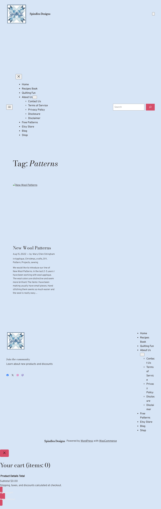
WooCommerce (108, 441)
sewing (34, 262)
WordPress (87, 441)
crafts (39, 258)
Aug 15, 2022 (19, 254)
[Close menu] (19, 76)
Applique (19, 258)
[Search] (150, 107)
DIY (45, 258)
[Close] (4, 453)
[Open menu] (9, 107)
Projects (26, 262)
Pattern (17, 262)
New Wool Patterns (32, 247)
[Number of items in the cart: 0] (153, 14)
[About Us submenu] (35, 97)
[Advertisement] (80, 49)
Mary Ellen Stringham (44, 254)
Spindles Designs (40, 14)
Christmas (30, 258)
